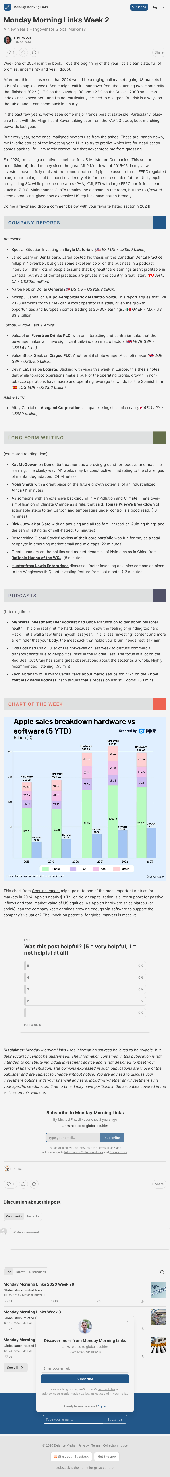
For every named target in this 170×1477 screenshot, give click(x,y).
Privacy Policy (118, 1394)
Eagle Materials (79, 249)
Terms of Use (106, 1389)
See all (12, 1367)
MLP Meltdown (94, 165)
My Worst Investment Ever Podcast (44, 622)
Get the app (107, 1456)
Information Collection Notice (83, 1394)
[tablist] (23, 1216)
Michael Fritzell (33, 1295)
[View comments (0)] (23, 52)
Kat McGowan (24, 464)
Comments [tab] (14, 1216)
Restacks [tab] (32, 1216)
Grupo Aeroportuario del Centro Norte (81, 297)
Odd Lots (20, 648)
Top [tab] (8, 1272)
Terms (95, 1445)
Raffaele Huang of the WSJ (36, 558)
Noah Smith (22, 484)
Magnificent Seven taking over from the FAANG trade (84, 120)
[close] (127, 1321)
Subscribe (139, 7)
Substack (63, 1467)
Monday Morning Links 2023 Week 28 (39, 1284)
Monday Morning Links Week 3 (32, 1312)
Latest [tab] (20, 1272)
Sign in (158, 7)
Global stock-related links (23, 1290)
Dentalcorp (49, 257)
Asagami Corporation (61, 407)
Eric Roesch (22, 37)
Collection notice (115, 1445)
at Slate (43, 524)
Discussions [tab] (37, 1272)
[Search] (162, 1271)
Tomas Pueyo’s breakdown (130, 504)
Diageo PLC (60, 355)
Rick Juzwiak (24, 524)
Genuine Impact (46, 891)
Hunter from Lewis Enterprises (40, 566)
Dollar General (50, 289)
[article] (85, 1293)
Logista (50, 369)
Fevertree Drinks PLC (51, 335)
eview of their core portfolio (87, 538)
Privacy (83, 1445)
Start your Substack (73, 1456)
